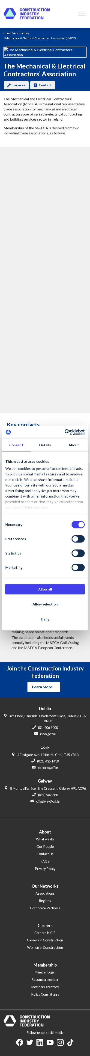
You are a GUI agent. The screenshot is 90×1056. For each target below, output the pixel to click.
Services (18, 85)
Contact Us (45, 854)
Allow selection (45, 604)
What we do (45, 839)
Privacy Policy (45, 869)
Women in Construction (45, 947)
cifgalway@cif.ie (48, 801)
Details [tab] (45, 445)
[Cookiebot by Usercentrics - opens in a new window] (65, 432)
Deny (45, 619)
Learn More (42, 687)
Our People (45, 846)
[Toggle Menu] (82, 14)
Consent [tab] (16, 445)
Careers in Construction (45, 940)
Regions (45, 901)
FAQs (45, 861)
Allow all (45, 589)
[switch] (78, 539)
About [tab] (74, 445)
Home (7, 33)
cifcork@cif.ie (48, 768)
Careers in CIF (45, 933)
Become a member (45, 980)
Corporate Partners (45, 908)
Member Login (45, 972)
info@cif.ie (48, 734)
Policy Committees (45, 994)
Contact (45, 85)
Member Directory (45, 987)
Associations (21, 33)
